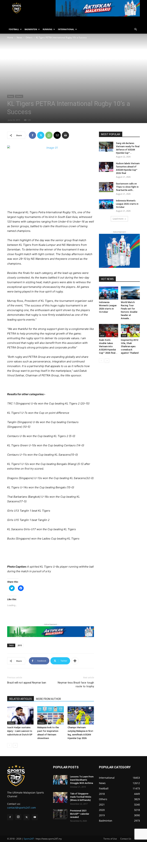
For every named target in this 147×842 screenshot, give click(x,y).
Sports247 (29, 838)
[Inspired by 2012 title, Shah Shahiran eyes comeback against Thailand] (130, 330)
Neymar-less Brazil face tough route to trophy (76, 684)
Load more (118, 218)
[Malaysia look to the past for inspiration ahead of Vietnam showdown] (50, 715)
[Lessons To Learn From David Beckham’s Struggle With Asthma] (60, 780)
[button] (135, 29)
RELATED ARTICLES (20, 698)
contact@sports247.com (21, 807)
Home (10, 37)
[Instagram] (18, 817)
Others (29, 37)
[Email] (57, 135)
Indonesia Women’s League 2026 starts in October (127, 203)
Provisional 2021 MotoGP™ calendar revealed (79, 813)
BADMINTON (31, 29)
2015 (20, 645)
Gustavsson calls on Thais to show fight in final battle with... (127, 186)
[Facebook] (32, 135)
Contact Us (125, 838)
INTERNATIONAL (66, 29)
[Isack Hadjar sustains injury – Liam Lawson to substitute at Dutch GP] (20, 715)
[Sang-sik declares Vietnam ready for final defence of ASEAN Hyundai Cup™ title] (106, 147)
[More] (75, 660)
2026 (102, 298)
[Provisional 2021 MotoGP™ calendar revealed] (60, 814)
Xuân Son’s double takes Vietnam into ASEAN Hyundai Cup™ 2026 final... (108, 346)
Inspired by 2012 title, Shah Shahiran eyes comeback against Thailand (130, 346)
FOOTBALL (14, 29)
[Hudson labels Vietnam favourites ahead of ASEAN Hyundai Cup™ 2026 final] (106, 167)
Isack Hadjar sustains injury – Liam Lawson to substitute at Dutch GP (19, 731)
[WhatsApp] (49, 135)
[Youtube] (35, 817)
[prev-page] (9, 745)
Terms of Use (110, 838)
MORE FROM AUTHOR (48, 698)
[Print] (65, 135)
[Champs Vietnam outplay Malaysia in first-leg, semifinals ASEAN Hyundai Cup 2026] (81, 715)
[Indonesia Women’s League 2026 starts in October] (106, 204)
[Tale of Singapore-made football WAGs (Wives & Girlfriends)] (60, 797)
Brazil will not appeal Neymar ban (26, 682)
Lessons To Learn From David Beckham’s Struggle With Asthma (82, 779)
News (19, 37)
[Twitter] (40, 135)
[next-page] (15, 745)
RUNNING (47, 29)
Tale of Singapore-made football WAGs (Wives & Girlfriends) (80, 796)
